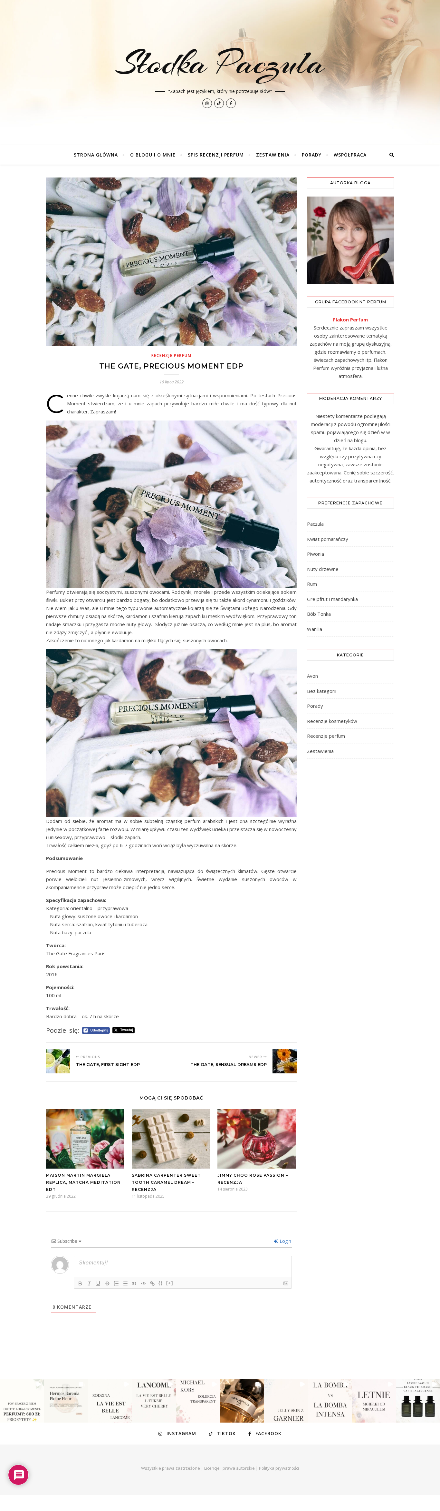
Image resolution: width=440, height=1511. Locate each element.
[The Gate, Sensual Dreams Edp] (285, 1061)
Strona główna (96, 155)
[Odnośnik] (152, 1283)
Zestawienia (273, 155)
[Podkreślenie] (98, 1283)
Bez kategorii (321, 691)
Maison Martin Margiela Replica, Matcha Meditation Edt (83, 1182)
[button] (22, 1401)
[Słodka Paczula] (220, 72)
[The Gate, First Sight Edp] (58, 1061)
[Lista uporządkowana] (116, 1283)
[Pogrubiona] (80, 1283)
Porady (311, 155)
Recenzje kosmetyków (332, 721)
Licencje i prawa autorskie (229, 1468)
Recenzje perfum (171, 355)
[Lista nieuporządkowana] (125, 1283)
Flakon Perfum (350, 319)
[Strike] (107, 1283)
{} (160, 1283)
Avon (312, 676)
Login (284, 1241)
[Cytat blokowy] (134, 1283)
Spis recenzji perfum (216, 155)
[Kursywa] (89, 1283)
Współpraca (350, 155)
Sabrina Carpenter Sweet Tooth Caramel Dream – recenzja (166, 1182)
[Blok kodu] (143, 1283)
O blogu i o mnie (153, 155)
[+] (169, 1283)
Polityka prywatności (279, 1468)
